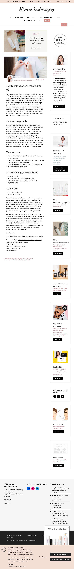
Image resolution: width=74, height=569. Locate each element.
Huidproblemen (46, 17)
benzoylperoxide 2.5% (15, 192)
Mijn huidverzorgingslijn (40, 1)
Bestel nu (57, 339)
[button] (68, 527)
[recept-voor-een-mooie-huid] (25, 67)
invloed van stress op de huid (16, 246)
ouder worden (11, 251)
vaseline (29, 164)
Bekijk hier (58, 210)
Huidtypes (31, 17)
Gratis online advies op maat (59, 169)
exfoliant (11, 178)
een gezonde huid (12, 248)
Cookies (25, 540)
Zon (58, 17)
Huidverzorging (16, 17)
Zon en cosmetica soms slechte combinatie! (17, 260)
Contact (59, 1)
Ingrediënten (29, 20)
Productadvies (32, 535)
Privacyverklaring (32, 540)
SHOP (47, 20)
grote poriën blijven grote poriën (17, 242)
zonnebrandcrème (13, 167)
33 (38, 79)
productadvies (37, 211)
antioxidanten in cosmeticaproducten (29, 240)
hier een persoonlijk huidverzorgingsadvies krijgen (21, 221)
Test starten (58, 432)
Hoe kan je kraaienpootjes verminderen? (60, 498)
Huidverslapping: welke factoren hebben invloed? (60, 490)
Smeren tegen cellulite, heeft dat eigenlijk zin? (19, 258)
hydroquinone (12, 180)
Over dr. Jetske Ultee (16, 1)
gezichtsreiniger (28, 156)
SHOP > (64, 25)
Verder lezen (58, 106)
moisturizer (11, 160)
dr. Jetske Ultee (28, 80)
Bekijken (57, 294)
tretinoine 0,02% (13, 176)
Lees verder (58, 465)
